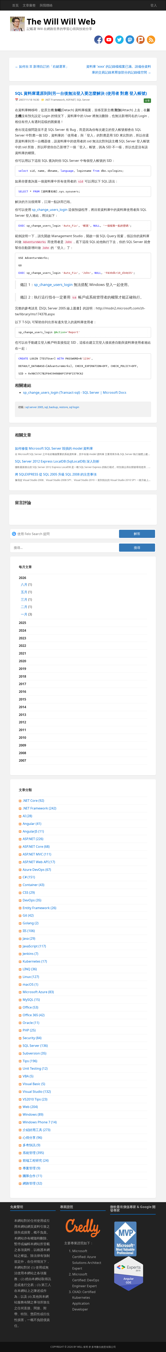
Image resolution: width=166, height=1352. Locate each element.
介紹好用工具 (36, 1130)
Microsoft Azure (38, 992)
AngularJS (33, 831)
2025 (22, 623)
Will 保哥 (82, 1347)
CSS (29, 892)
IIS (29, 931)
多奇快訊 (31, 1145)
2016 (22, 691)
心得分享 (32, 1137)
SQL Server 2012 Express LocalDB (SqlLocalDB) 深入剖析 (57, 461)
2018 (22, 676)
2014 (22, 707)
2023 (22, 638)
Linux (31, 977)
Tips (30, 1061)
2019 (22, 668)
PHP (29, 1030)
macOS (30, 984)
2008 (22, 753)
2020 (22, 661)
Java (29, 938)
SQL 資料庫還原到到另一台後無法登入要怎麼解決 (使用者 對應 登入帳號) (81, 93)
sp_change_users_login (49, 209)
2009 (22, 745)
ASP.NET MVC (37, 854)
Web (30, 1107)
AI (27, 816)
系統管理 (33, 1152)
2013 (22, 714)
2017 (22, 684)
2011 (22, 730)
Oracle (31, 1022)
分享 (147, 100)
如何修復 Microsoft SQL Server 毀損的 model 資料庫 (54, 448)
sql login (74, 407)
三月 (24, 599)
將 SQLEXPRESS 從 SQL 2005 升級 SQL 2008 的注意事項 (56, 474)
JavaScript (34, 946)
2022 (22, 645)
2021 (22, 653)
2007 (22, 760)
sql (46, 407)
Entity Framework (39, 908)
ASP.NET (71, 99)
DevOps (32, 900)
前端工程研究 (36, 1160)
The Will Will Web (61, 21)
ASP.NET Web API (39, 862)
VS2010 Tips (35, 1099)
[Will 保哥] (109, 39)
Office (30, 1007)
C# (29, 877)
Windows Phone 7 (40, 1122)
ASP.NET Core (36, 846)
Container (33, 885)
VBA (28, 1076)
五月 (24, 592)
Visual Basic (34, 1084)
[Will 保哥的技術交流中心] (99, 39)
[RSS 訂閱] (151, 39)
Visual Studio (37, 1091)
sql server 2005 (34, 407)
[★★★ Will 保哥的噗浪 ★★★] (141, 39)
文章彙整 (29, 5)
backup (53, 407)
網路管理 (32, 1183)
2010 (22, 737)
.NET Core (33, 800)
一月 (24, 614)
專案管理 (31, 1168)
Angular (32, 823)
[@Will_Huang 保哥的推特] (120, 39)
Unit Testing (35, 1068)
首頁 (15, 5)
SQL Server (83, 99)
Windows (33, 1114)
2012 (22, 722)
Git (28, 915)
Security (32, 1038)
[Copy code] (147, 169)
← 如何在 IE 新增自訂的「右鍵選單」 (42, 66)
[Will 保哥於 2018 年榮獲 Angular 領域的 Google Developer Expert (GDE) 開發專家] (128, 1273)
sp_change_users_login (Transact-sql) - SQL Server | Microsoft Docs (74, 392)
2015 (22, 699)
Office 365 (34, 1015)
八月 (24, 584)
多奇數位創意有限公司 (104, 1347)
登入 (153, 5)
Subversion (34, 1053)
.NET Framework (55, 99)
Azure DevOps (37, 869)
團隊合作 (32, 1176)
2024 (22, 630)
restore (63, 407)
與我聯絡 (46, 5)
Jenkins (30, 953)
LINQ (30, 969)
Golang (30, 923)
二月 (24, 607)
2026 (25, 596)
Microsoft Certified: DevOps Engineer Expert (85, 1280)
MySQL (31, 999)
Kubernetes (35, 961)
